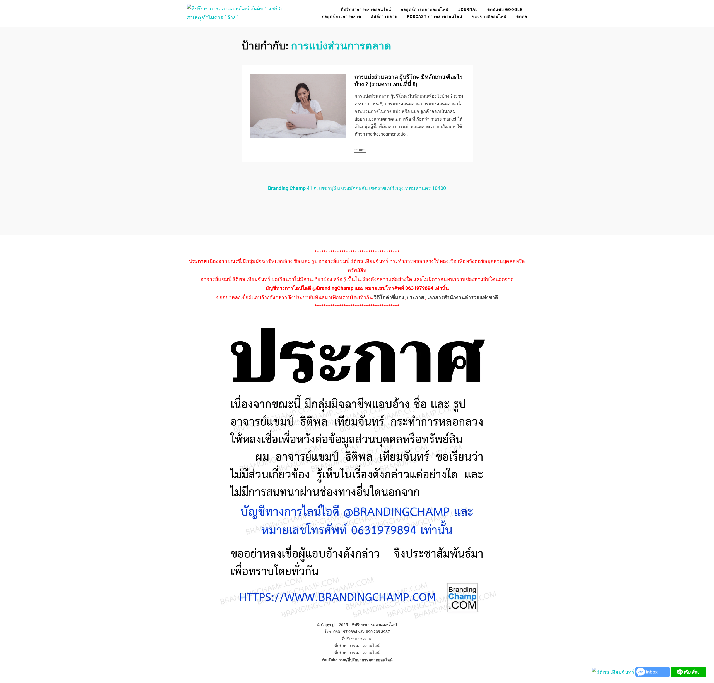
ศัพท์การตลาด (384, 16)
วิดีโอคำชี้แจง (389, 297)
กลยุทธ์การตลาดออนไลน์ (425, 9)
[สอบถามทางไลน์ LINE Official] (688, 672)
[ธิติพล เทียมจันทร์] (613, 672)
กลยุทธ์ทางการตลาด (341, 16)
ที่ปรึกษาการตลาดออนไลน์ (366, 9)
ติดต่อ (521, 16)
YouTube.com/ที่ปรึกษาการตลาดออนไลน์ (357, 660)
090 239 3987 (378, 631)
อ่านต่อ (360, 150)
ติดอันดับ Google (504, 9)
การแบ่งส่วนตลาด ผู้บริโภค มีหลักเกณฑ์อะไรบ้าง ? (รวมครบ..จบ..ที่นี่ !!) (408, 80)
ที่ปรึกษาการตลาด (357, 638)
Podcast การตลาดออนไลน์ (434, 16)
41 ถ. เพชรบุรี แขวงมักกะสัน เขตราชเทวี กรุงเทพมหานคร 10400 (357, 188)
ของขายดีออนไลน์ (489, 16)
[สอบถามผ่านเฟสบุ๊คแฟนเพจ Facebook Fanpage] (653, 672)
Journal (468, 9)
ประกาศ (415, 297)
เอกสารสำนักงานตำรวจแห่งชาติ (462, 297)
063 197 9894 (345, 631)
